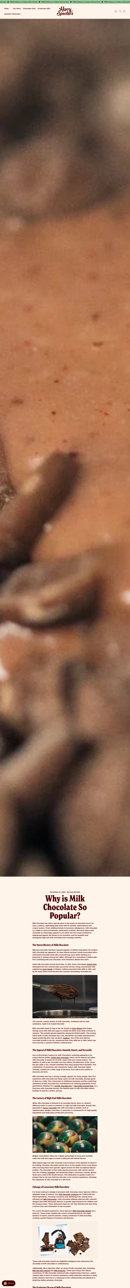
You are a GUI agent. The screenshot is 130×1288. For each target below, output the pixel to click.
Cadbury (66, 1038)
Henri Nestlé (47, 969)
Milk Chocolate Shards (82, 1211)
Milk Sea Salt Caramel (41, 1271)
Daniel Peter (92, 964)
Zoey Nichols (75, 892)
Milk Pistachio (60, 1271)
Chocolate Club (29, 8)
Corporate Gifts (44, 8)
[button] (120, 11)
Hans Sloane (77, 1028)
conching (51, 1172)
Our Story (17, 8)
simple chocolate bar (63, 1086)
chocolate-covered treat (83, 1086)
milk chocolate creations (69, 1194)
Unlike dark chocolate (60, 1058)
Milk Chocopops (50, 1199)
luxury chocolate (50, 1108)
